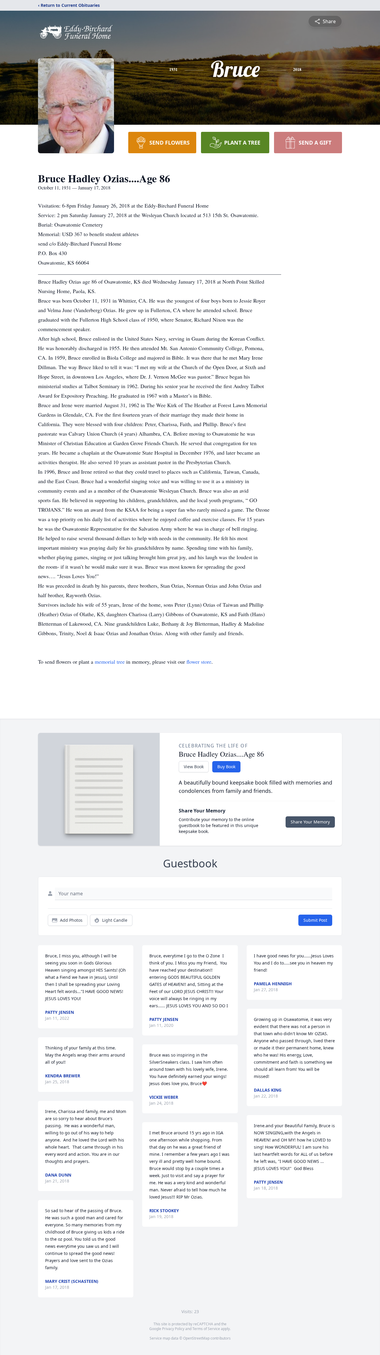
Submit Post (315, 920)
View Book (194, 766)
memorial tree (110, 661)
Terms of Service (206, 1328)
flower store (198, 661)
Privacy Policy (173, 1328)
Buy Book (226, 766)
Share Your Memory (310, 822)
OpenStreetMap (196, 1338)
